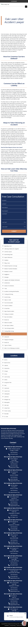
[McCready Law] (7, 4)
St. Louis (6, 416)
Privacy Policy (12, 625)
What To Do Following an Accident (11, 348)
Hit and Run (7, 308)
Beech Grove (7, 362)
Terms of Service (20, 625)
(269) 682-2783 (14, 603)
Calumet (6, 365)
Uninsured (6, 336)
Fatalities (6, 260)
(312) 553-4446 (14, 466)
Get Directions (14, 452)
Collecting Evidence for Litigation (11, 248)
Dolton (5, 379)
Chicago (6, 371)
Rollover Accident (8, 322)
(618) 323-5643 (14, 504)
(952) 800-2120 (14, 542)
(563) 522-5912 (14, 590)
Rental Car (6, 319)
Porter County (7, 410)
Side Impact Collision (8, 325)
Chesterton (6, 368)
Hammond (6, 388)
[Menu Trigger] (26, 7)
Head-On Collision (8, 305)
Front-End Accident (8, 302)
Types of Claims (7, 345)
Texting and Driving (8, 294)
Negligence (6, 274)
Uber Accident (7, 334)
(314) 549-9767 (14, 576)
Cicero (5, 374)
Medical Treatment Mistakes (10, 268)
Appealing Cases (8, 246)
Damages (6, 277)
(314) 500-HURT (14, 565)
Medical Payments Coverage (10, 265)
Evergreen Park (7, 382)
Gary (5, 385)
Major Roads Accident (9, 311)
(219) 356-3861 (14, 529)
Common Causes (8, 251)
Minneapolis (7, 402)
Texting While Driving (9, 331)
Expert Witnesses (8, 257)
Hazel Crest (7, 391)
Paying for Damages (8, 339)
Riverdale (6, 413)
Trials (5, 288)
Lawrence (6, 396)
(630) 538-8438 (14, 479)
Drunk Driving (7, 297)
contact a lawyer (15, 182)
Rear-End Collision (8, 317)
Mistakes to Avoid (8, 271)
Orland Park (7, 408)
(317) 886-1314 (14, 517)
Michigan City (7, 399)
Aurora (5, 359)
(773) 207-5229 (14, 454)
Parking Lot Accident (8, 314)
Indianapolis (7, 393)
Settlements (7, 282)
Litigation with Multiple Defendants (12, 280)
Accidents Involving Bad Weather (11, 291)
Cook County (7, 376)
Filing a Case (7, 263)
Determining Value (8, 254)
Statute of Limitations (9, 285)
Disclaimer (7, 625)
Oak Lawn (6, 405)
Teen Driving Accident (9, 328)
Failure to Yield (7, 300)
